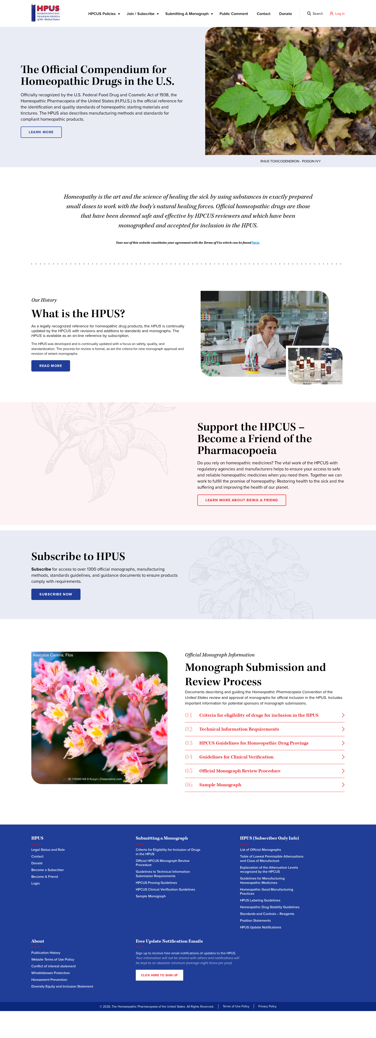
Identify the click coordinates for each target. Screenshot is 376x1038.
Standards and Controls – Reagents (267, 914)
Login (35, 883)
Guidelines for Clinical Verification (229, 758)
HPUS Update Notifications (260, 927)
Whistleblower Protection (50, 973)
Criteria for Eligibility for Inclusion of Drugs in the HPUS (168, 852)
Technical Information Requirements (232, 730)
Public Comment (234, 13)
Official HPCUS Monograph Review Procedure (163, 863)
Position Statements (255, 920)
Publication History (45, 953)
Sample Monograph (213, 786)
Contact (263, 13)
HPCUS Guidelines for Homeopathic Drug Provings (247, 744)
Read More (50, 365)
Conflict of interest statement (53, 966)
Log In (340, 13)
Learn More (41, 132)
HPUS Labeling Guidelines (260, 900)
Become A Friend (44, 877)
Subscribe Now (55, 594)
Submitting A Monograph (187, 13)
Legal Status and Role (48, 850)
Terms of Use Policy (236, 1006)
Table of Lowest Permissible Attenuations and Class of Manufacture (271, 858)
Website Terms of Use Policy (52, 959)
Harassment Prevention (49, 980)
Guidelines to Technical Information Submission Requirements (163, 874)
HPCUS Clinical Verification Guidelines (165, 889)
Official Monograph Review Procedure (232, 772)
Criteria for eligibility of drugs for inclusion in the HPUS (252, 716)
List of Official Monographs (260, 850)
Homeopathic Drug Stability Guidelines (269, 907)
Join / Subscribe (140, 13)
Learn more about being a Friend (241, 500)
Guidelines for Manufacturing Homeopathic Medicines (262, 880)
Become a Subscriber (47, 870)
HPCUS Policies (102, 13)
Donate (285, 13)
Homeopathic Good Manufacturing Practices (266, 891)
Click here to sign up (159, 975)
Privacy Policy (267, 1006)
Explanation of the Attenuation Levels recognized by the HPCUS (269, 869)
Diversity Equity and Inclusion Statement (62, 986)
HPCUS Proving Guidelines (156, 883)
